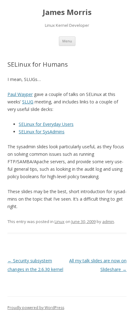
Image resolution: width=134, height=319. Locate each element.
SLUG (27, 102)
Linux (60, 221)
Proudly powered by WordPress (35, 307)
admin (108, 221)
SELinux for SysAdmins (42, 132)
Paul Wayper (20, 94)
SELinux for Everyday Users (46, 124)
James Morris (67, 12)
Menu (67, 41)
